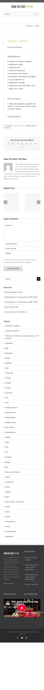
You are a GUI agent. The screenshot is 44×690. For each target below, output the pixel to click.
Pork (6, 452)
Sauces (7, 487)
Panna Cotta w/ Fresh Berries (16, 312)
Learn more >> (9, 583)
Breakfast (8, 363)
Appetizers (9, 343)
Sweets (7, 516)
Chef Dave (9, 126)
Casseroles (9, 373)
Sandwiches (9, 482)
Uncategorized (10, 531)
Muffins (8, 437)
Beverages (9, 353)
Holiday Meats (10, 417)
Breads (7, 358)
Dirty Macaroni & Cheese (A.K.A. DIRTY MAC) (21, 297)
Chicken (8, 378)
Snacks (7, 507)
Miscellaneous (10, 432)
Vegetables (9, 536)
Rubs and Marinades (12, 472)
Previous (29, 26)
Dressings (8, 393)
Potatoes (8, 457)
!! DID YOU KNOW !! (12, 331)
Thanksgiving (10, 521)
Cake (7, 368)
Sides (7, 497)
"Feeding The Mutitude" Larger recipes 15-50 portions (22, 337)
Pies (6, 447)
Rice (6, 467)
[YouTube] (29, 600)
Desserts (8, 388)
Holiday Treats (10, 422)
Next (37, 26)
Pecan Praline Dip (11, 307)
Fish (6, 398)
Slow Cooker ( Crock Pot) (14, 502)
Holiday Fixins (10, 412)
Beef (6, 348)
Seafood (8, 492)
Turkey (7, 526)
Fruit (7, 402)
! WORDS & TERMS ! (12, 326)
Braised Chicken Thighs (14, 292)
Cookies (8, 383)
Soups (7, 511)
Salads (33, 126)
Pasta (7, 442)
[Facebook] (25, 600)
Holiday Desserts (11, 407)
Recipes (28, 126)
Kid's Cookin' (10, 427)
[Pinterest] (32, 600)
